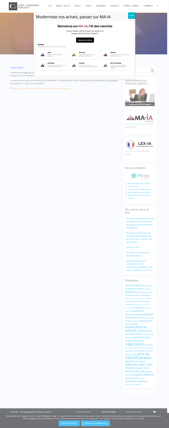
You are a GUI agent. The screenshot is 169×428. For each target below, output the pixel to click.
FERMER (131, 15)
